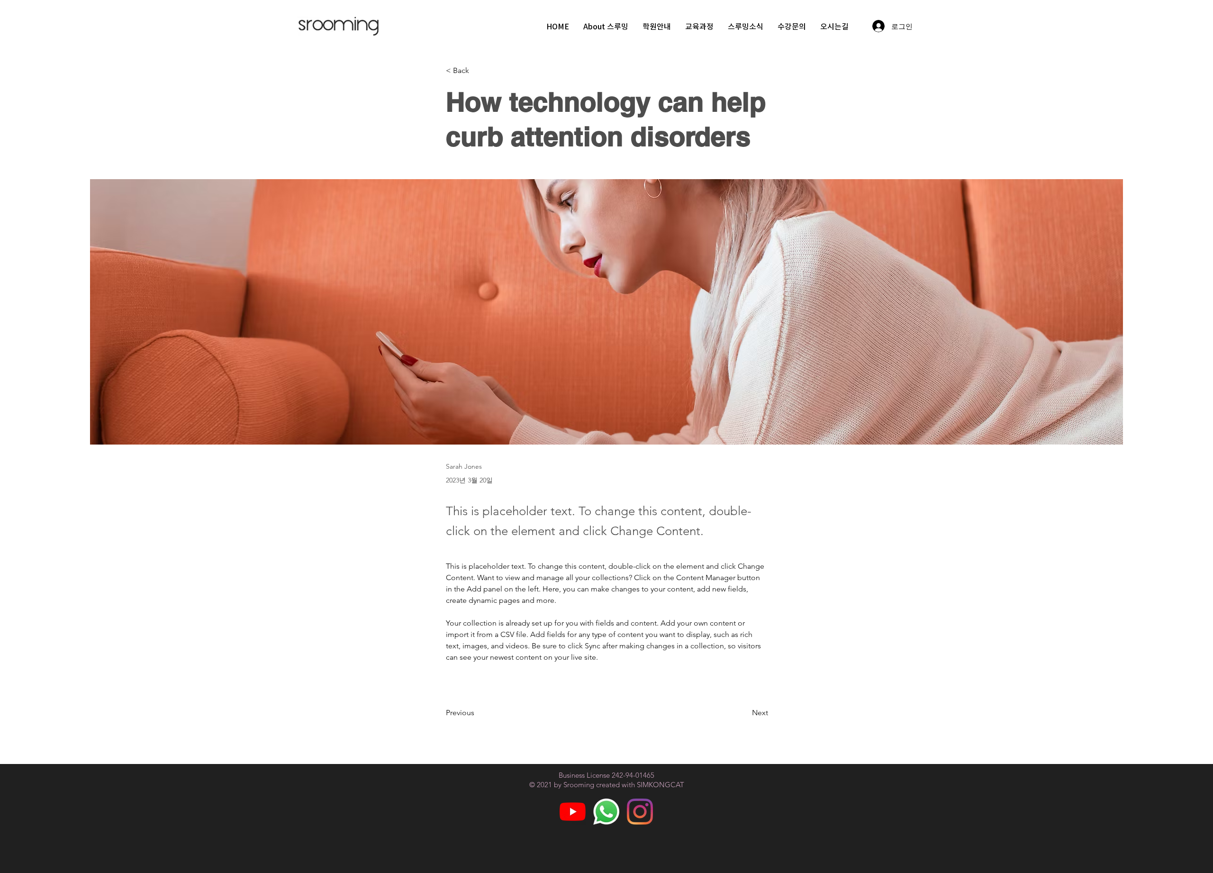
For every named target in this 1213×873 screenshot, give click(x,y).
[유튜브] (573, 812)
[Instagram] (640, 812)
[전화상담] (606, 812)
